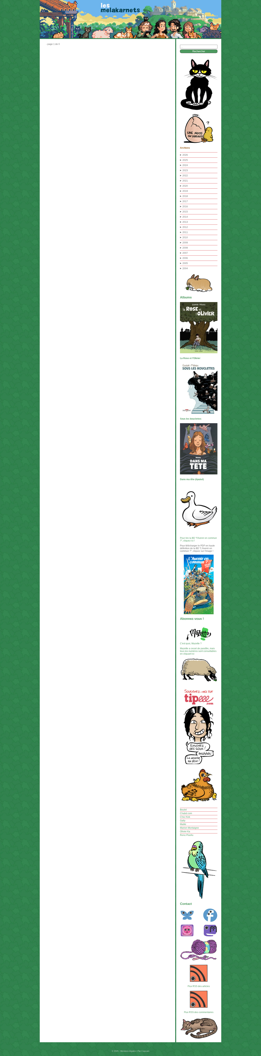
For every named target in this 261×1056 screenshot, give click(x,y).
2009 (185, 242)
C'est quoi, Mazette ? (191, 643)
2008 (185, 247)
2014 (185, 217)
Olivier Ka (185, 831)
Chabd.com (186, 813)
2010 (185, 237)
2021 (185, 180)
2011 (185, 232)
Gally (182, 820)
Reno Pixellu (186, 835)
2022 (185, 175)
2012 (185, 227)
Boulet (183, 809)
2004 (185, 268)
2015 (185, 211)
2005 (185, 263)
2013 (185, 222)
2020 (185, 186)
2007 (185, 253)
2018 (185, 196)
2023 (185, 170)
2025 (185, 160)
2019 (185, 191)
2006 (185, 258)
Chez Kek (185, 817)
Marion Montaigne (189, 828)
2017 (185, 201)
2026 (185, 155)
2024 (185, 165)
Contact (186, 904)
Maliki (183, 824)
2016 (185, 206)
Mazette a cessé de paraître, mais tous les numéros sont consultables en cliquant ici (198, 651)
